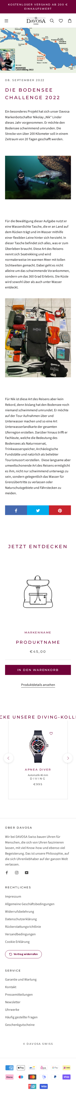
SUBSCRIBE (19, 565)
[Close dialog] (73, 520)
